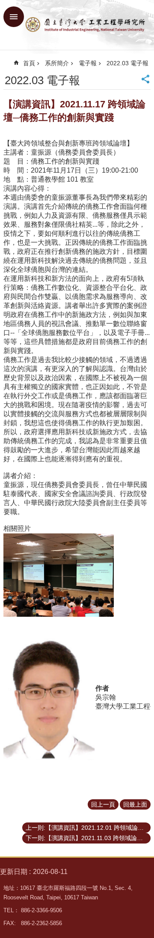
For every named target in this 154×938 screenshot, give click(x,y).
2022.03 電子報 (127, 63)
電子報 (88, 63)
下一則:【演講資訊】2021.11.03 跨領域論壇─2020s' (88, 837)
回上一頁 (103, 804)
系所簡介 (57, 63)
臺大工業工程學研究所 (85, 24)
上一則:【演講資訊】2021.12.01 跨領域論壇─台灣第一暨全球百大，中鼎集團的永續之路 (88, 827)
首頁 (29, 63)
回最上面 (135, 804)
